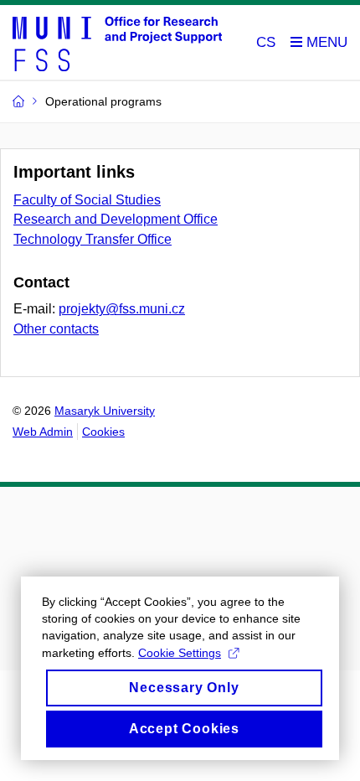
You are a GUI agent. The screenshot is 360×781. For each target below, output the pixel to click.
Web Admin (43, 431)
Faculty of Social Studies (87, 200)
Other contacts (56, 329)
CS (265, 42)
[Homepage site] (117, 42)
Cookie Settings (179, 652)
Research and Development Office (115, 219)
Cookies (103, 431)
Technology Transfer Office (92, 239)
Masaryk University (104, 410)
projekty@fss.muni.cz (122, 309)
